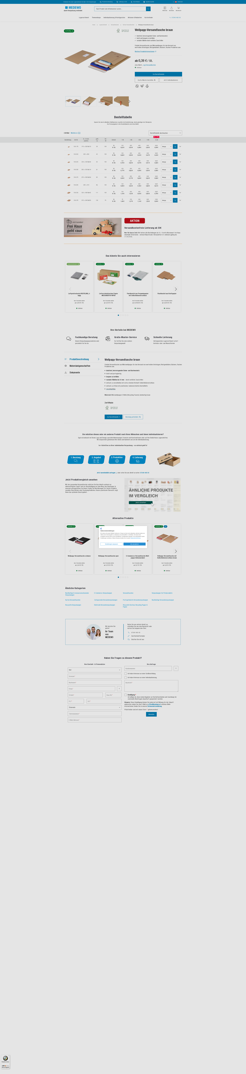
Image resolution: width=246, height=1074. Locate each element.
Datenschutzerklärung (135, 538)
